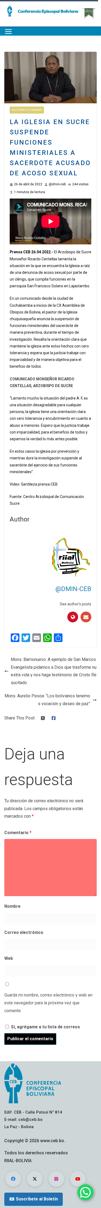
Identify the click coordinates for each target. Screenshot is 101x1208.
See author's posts (75, 604)
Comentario (18, 832)
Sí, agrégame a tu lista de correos (45, 1026)
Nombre (12, 906)
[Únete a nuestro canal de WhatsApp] (85, 1192)
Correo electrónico (23, 932)
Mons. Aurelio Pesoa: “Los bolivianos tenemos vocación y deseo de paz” (47, 699)
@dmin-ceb (57, 184)
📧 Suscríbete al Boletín (33, 1199)
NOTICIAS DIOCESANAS (27, 109)
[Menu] (8, 32)
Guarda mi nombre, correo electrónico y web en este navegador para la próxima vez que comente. (48, 1002)
